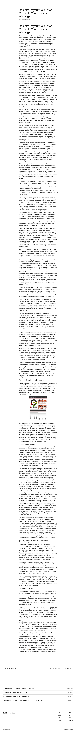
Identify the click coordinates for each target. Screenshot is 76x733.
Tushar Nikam (9, 713)
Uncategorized (28, 19)
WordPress (71, 729)
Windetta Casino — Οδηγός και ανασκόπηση (16, 696)
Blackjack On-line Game (10, 668)
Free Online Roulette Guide (37, 71)
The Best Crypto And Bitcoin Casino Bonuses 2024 (59, 668)
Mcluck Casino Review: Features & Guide (15, 692)
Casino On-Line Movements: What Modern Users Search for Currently (23, 700)
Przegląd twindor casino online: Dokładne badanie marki (19, 688)
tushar (24, 19)
